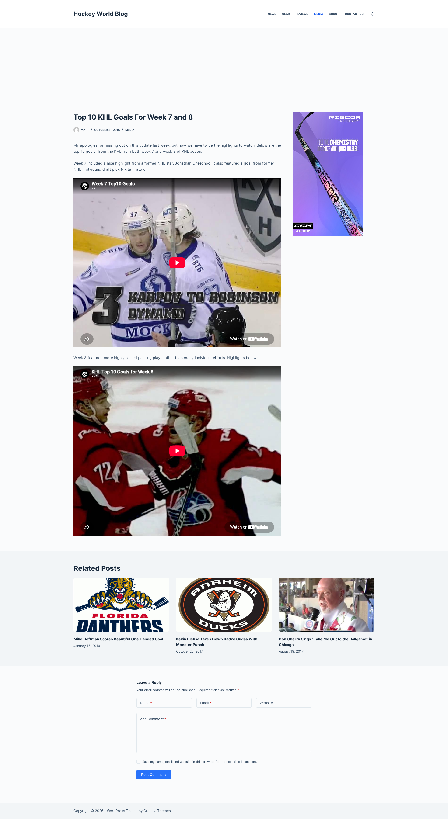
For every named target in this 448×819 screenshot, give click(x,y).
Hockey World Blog (101, 13)
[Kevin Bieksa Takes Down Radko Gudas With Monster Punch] (224, 605)
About (334, 14)
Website (266, 703)
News (272, 14)
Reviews (302, 14)
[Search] (372, 14)
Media (318, 14)
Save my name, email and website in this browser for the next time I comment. (199, 762)
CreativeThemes (157, 811)
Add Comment (153, 719)
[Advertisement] (224, 63)
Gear (286, 14)
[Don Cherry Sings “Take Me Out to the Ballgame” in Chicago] (326, 605)
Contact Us (354, 14)
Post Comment (153, 774)
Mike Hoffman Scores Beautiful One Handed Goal (118, 639)
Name (146, 703)
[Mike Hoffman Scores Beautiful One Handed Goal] (121, 605)
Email (205, 703)
